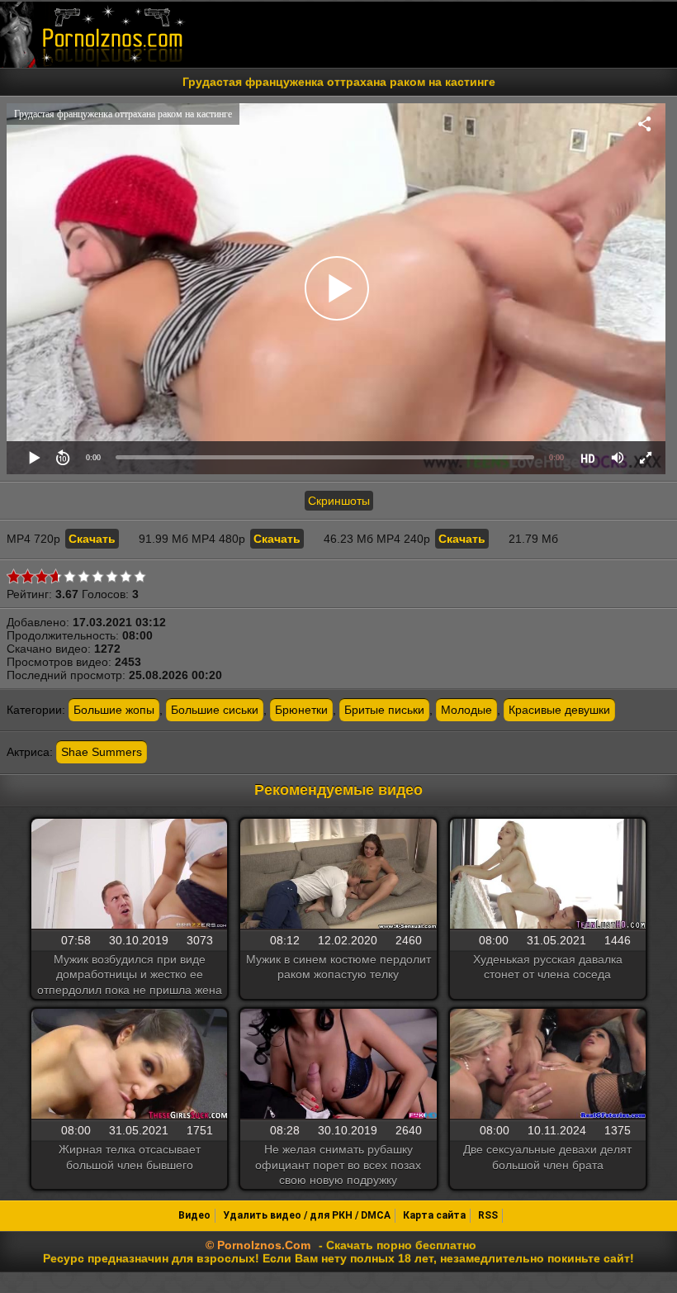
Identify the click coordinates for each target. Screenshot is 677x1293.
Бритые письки (384, 709)
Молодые (466, 709)
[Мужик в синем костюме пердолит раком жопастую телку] (338, 875)
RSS (488, 1215)
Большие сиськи (214, 709)
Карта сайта (434, 1215)
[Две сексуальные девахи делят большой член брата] (548, 1065)
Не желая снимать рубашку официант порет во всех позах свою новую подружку (338, 1164)
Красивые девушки (559, 709)
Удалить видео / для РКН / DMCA (307, 1215)
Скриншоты (339, 500)
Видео (194, 1215)
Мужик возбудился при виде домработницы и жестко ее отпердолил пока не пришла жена (129, 974)
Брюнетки (301, 709)
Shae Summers (101, 751)
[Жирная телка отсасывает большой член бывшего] (129, 1065)
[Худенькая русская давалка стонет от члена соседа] (548, 875)
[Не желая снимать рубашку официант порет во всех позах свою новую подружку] (338, 1065)
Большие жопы (113, 709)
